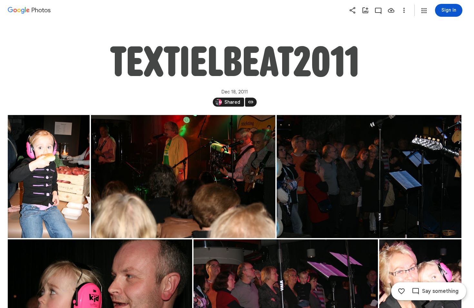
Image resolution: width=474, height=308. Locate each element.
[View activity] (378, 10)
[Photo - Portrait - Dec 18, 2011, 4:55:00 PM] (49, 176)
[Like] (401, 291)
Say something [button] (440, 291)
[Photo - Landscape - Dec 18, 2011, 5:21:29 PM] (369, 176)
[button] (424, 10)
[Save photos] (391, 10)
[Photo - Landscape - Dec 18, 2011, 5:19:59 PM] (183, 176)
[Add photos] (365, 10)
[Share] (352, 10)
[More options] (404, 10)
